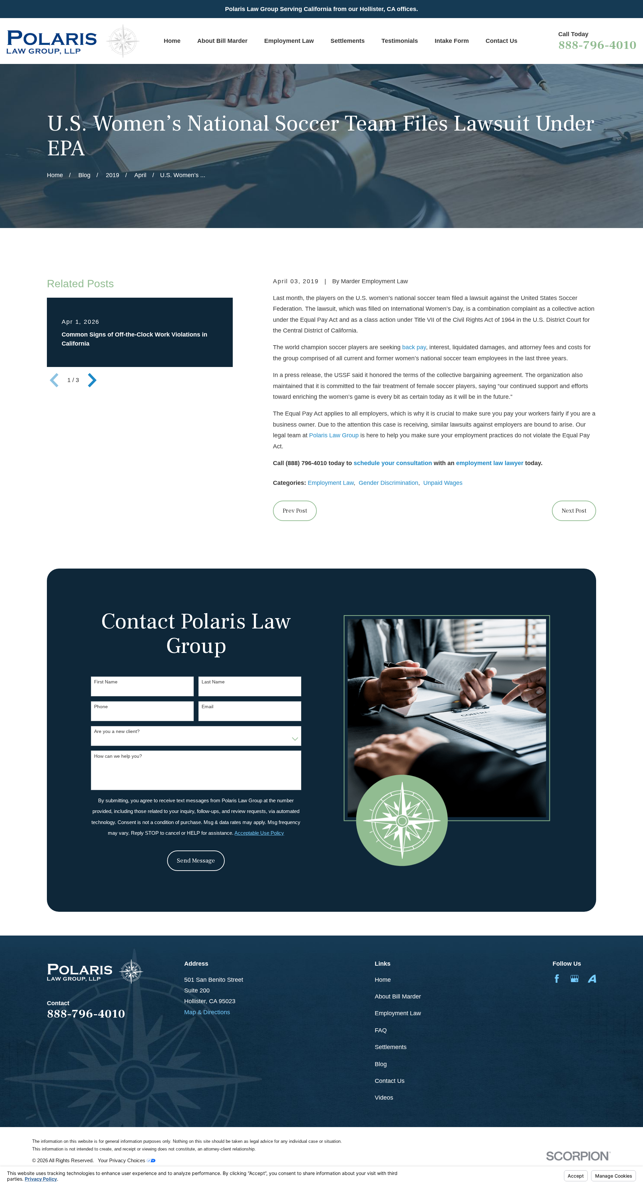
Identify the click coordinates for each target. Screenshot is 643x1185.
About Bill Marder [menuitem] (222, 41)
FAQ (381, 1030)
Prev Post (295, 511)
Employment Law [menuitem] (289, 41)
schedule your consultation (393, 463)
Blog (381, 1064)
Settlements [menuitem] (348, 41)
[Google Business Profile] (574, 978)
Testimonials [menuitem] (399, 41)
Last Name (213, 681)
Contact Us (390, 1081)
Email (207, 706)
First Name (106, 681)
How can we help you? (118, 756)
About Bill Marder (398, 996)
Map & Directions (207, 1012)
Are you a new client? (117, 731)
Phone (101, 706)
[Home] (73, 41)
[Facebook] (557, 978)
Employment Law (331, 482)
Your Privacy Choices (122, 1160)
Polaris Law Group (334, 435)
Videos (384, 1097)
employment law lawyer (489, 463)
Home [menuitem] (172, 41)
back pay (414, 347)
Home (383, 979)
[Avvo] (592, 978)
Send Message (196, 861)
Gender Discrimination (388, 482)
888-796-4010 (597, 45)
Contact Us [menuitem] (501, 41)
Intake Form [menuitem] (452, 41)
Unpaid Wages (442, 482)
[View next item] (92, 380)
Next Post (574, 511)
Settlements (391, 1047)
